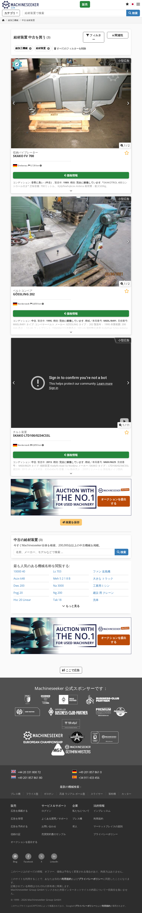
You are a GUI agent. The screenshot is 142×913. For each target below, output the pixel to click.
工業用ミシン (101, 586)
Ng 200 (57, 593)
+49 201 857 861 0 (90, 772)
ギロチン (49, 793)
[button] (138, 4)
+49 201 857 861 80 (30, 778)
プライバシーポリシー (85, 905)
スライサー (97, 793)
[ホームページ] (3, 20)
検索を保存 (72, 522)
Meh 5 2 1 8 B (61, 578)
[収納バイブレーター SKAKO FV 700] (71, 103)
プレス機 (15, 793)
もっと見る (72, 606)
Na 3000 (58, 586)
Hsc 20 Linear (22, 600)
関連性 (118, 35)
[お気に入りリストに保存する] (126, 153)
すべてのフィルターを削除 (71, 48)
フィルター (95, 37)
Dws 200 (19, 586)
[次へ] (128, 103)
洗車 (96, 600)
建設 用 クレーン (103, 593)
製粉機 (112, 793)
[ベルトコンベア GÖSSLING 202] (71, 241)
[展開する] (71, 190)
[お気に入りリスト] (127, 4)
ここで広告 (72, 670)
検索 (134, 13)
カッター (126, 793)
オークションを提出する (113, 501)
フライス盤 (32, 793)
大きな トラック (103, 578)
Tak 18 (57, 600)
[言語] (133, 4)
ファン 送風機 (101, 571)
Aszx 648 (19, 578)
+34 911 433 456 (89, 778)
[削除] (30, 48)
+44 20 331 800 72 (29, 772)
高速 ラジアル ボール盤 (72, 793)
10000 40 (19, 571)
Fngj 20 (18, 593)
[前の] (14, 103)
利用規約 (106, 905)
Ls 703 (57, 571)
